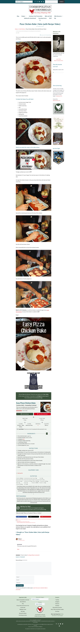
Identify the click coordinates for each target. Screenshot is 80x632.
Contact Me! (22, 607)
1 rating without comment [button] (33, 555)
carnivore (18, 520)
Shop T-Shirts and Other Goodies (57, 609)
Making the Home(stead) (30, 18)
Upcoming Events (42, 18)
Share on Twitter (37, 513)
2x (48, 433)
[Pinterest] (39, 1)
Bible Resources (58, 16)
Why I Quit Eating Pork (55, 614)
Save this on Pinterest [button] (43, 414)
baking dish (20, 473)
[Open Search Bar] (40, 20)
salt (23, 439)
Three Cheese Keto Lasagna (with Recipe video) (23, 521)
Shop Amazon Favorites (57, 607)
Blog (18, 16)
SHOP (50, 18)
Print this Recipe (25, 414)
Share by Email (19, 513)
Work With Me (23, 601)
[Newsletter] (41, 1)
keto (20, 520)
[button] (16, 410)
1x (46, 433)
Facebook (57, 605)
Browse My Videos (22, 613)
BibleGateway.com (56, 100)
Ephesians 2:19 (59, 96)
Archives (40, 602)
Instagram (36, 507)
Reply (18, 549)
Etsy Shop (57, 611)
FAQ (55, 18)
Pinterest (57, 603)
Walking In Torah (23, 609)
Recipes (23, 16)
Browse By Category (40, 597)
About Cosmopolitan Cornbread (23, 599)
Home (16, 29)
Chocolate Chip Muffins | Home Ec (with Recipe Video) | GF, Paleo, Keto (26, 522)
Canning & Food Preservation (35, 16)
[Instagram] (37, 1)
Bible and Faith (48, 16)
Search (61, 1)
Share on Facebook (28, 513)
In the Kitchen (22, 29)
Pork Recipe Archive (23, 615)
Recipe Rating (19, 560)
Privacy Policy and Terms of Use (23, 605)
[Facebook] (35, 1)
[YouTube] (43, 1)
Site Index (23, 611)
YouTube (57, 599)
